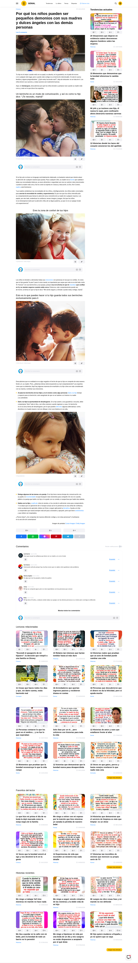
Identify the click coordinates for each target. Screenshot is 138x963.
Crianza (18, 9)
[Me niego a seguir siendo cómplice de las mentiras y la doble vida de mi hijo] (69, 885)
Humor (55, 696)
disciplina (66, 508)
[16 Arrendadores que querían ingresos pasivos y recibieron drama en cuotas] (69, 674)
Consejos (19, 696)
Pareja (55, 827)
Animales (93, 773)
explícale (34, 503)
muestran (73, 285)
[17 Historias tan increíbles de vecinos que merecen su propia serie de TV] (106, 840)
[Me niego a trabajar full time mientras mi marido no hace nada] (32, 885)
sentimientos (79, 510)
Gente (92, 82)
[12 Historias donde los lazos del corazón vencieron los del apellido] (106, 129)
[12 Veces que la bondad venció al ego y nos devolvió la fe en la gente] (32, 840)
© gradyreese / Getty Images (23, 261)
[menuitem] (49, 3)
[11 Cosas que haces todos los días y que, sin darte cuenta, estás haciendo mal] (32, 674)
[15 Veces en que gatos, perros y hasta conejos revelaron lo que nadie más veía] (106, 750)
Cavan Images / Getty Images (75, 523)
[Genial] (28, 3)
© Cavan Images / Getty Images (24, 159)
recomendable (31, 497)
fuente (72, 180)
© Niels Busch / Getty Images (23, 363)
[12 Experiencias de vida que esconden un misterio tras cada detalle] (69, 840)
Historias (93, 47)
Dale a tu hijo (72, 393)
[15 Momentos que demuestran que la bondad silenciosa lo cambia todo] (106, 59)
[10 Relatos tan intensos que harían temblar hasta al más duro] (69, 639)
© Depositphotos (20, 476)
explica (18, 187)
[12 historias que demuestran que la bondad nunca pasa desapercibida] (69, 750)
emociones (49, 280)
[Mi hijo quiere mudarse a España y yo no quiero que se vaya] (106, 920)
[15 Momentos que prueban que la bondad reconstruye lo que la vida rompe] (32, 750)
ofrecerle (59, 406)
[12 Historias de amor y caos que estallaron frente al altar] (106, 716)
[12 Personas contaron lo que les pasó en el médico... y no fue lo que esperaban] (32, 716)
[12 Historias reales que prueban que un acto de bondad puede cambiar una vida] (106, 639)
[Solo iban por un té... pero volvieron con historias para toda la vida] (69, 716)
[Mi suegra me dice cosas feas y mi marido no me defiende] (106, 885)
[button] (26, 530)
